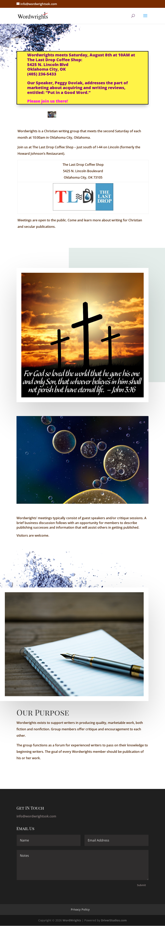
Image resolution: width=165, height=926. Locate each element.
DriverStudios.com (114, 920)
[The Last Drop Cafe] (83, 209)
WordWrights (72, 920)
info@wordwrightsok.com (36, 816)
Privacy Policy (80, 909)
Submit (141, 885)
